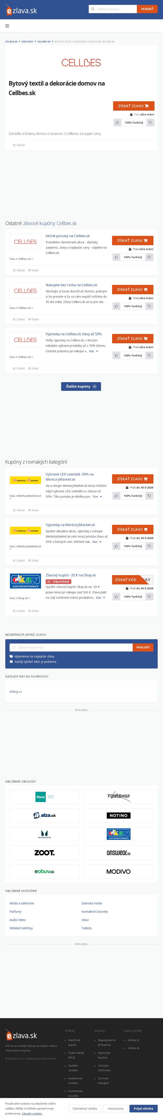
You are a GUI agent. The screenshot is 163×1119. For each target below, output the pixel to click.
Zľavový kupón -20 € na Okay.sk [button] (71, 575)
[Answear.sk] (118, 853)
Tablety (87, 928)
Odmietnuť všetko (85, 1108)
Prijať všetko (143, 1108)
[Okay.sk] (118, 834)
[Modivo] (118, 871)
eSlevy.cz (16, 692)
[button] (25, 242)
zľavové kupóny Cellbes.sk (50, 223)
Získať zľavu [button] (131, 106)
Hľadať (147, 9)
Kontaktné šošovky (95, 911)
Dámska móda (92, 903)
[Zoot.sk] (44, 853)
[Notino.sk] (118, 815)
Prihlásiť (143, 647)
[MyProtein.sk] (44, 834)
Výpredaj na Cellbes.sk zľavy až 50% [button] (74, 334)
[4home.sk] (44, 797)
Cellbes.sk (44, 41)
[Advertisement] (81, 183)
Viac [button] (92, 351)
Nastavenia (115, 1108)
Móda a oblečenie (22, 903)
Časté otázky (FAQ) (76, 1055)
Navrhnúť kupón (74, 1042)
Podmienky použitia (75, 1093)
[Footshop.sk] (118, 797)
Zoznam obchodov (104, 1068)
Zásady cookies (32, 1113)
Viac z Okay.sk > (20, 598)
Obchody (27, 41)
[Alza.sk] (44, 815)
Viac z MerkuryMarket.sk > (25, 497)
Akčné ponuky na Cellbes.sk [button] (68, 236)
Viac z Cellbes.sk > (21, 259)
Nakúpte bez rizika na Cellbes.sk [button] (71, 285)
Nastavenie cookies (75, 1081)
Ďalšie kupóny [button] (78, 386)
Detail (35, 270)
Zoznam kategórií (103, 1081)
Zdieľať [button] (20, 145)
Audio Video (18, 920)
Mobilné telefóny (21, 928)
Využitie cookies (73, 1068)
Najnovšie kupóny (104, 1055)
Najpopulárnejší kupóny (106, 1042)
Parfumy (15, 911)
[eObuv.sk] (44, 871)
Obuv (85, 920)
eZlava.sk (11, 41)
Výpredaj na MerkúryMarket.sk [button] (70, 524)
